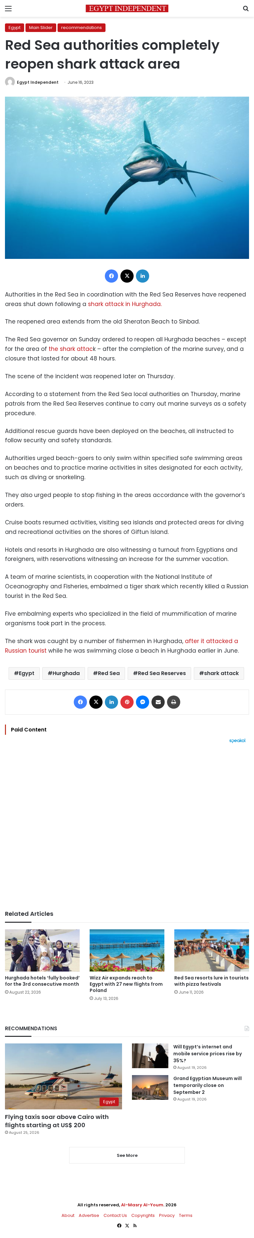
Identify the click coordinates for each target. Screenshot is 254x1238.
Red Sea (109, 673)
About (68, 1215)
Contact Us (115, 1215)
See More (127, 1155)
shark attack (221, 673)
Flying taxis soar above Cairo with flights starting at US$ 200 (57, 1121)
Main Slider (41, 27)
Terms (185, 1215)
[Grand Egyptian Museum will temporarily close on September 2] (150, 1087)
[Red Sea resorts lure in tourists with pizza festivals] (211, 950)
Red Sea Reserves (162, 673)
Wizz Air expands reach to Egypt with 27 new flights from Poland (126, 984)
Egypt (15, 27)
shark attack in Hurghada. (125, 304)
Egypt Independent (38, 82)
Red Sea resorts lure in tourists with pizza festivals (211, 981)
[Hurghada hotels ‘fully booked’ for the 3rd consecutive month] (42, 950)
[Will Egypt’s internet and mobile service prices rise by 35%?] (150, 1055)
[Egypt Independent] (127, 8)
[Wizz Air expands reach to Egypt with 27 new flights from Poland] (127, 950)
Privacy (167, 1215)
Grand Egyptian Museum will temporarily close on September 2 (207, 1085)
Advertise (89, 1215)
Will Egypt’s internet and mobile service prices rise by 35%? (207, 1053)
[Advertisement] (127, 827)
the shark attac (71, 349)
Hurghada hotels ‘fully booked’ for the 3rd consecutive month (42, 981)
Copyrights (143, 1215)
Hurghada (66, 673)
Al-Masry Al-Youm (142, 1205)
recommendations (81, 27)
